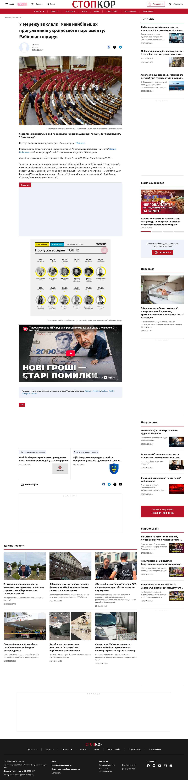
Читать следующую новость (86, 452)
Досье (96, 11)
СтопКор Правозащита (61, 765)
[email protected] (27, 774)
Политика (17, 17)
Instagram (26, 393)
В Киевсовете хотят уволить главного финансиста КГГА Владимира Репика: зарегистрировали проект (69, 587)
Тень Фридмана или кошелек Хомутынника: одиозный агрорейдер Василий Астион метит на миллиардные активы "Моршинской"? (162, 565)
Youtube (104, 391)
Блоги (84, 11)
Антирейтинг (148, 11)
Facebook (96, 391)
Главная (7, 17)
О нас (54, 761)
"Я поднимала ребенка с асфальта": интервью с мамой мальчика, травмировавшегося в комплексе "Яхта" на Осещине (162, 313)
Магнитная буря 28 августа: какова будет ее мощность (159, 432)
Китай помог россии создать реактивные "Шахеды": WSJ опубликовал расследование (64, 647)
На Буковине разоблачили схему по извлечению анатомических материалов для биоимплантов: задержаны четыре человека (162, 31)
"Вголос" (80, 143)
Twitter (111, 391)
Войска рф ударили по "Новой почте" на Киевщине (161, 479)
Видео (53, 11)
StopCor (35, 45)
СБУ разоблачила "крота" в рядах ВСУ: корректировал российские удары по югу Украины (115, 587)
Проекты (38, 11)
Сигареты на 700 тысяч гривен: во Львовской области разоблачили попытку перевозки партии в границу (115, 647)
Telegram (88, 391)
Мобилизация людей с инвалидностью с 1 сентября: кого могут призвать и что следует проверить (162, 54)
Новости (69, 11)
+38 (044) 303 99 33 (163, 513)
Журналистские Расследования (66, 769)
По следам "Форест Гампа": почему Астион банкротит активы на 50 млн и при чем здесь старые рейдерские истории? (161, 541)
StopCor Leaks (111, 11)
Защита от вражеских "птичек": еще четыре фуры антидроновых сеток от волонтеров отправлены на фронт (160, 221)
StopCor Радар (130, 11)
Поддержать (158, 4)
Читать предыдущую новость (32, 452)
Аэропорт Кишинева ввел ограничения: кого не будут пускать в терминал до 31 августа (162, 78)
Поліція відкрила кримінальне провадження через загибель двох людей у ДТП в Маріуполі (43, 459)
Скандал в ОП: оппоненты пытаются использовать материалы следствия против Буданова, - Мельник (160, 457)
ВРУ (22, 404)
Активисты (56, 773)
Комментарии (31, 484)
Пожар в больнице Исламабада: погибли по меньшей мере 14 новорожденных (20, 647)
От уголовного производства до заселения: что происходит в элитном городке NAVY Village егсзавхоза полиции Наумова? (24, 589)
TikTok (34, 393)
